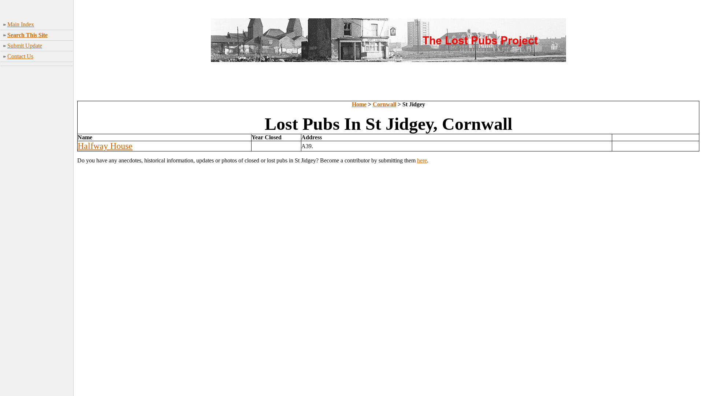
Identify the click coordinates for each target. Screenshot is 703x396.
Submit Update (24, 46)
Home (359, 104)
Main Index (20, 24)
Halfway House (105, 146)
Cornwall (384, 104)
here (422, 160)
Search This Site (27, 35)
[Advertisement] (37, 178)
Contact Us (20, 56)
